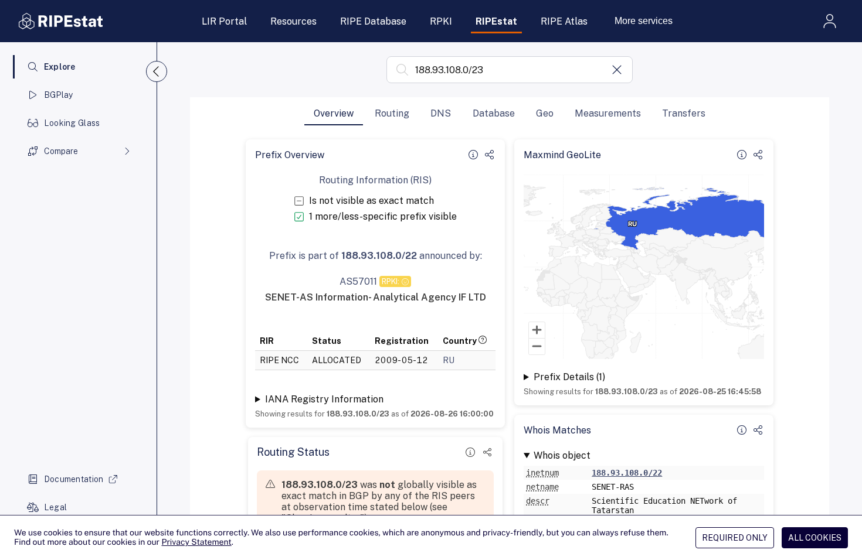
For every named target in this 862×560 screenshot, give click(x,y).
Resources (293, 21)
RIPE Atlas (564, 21)
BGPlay (58, 95)
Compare (61, 151)
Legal (55, 507)
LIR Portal (224, 21)
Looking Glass (72, 123)
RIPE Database (373, 21)
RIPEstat (496, 21)
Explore (60, 66)
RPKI (441, 21)
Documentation (74, 479)
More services (644, 21)
